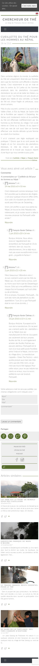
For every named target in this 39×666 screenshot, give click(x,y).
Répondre (9, 222)
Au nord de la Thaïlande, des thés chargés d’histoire (17, 630)
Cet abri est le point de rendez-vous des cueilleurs (18, 500)
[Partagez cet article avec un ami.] (10, 436)
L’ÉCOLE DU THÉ (19, 450)
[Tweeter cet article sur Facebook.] (3, 436)
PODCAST (19, 454)
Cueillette (16, 158)
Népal (23, 158)
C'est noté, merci (29, 6)
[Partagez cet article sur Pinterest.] (25, 436)
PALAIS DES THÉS (19, 446)
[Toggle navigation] (5, 29)
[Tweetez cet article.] (17, 436)
